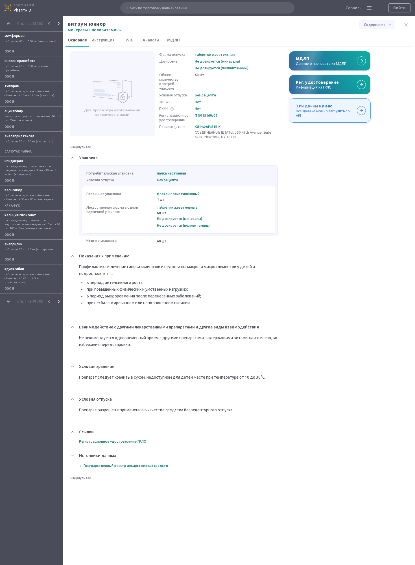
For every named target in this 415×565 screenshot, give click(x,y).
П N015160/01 (206, 115)
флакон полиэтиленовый (178, 194)
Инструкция (103, 40)
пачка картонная (171, 173)
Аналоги (151, 40)
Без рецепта (205, 95)
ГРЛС (128, 40)
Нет (198, 102)
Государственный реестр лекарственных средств (126, 465)
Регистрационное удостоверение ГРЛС (112, 441)
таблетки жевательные (215, 54)
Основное (77, 40)
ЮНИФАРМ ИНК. (208, 127)
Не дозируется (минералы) (217, 61)
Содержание (374, 25)
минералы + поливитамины (95, 30)
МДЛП (173, 40)
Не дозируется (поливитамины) (221, 68)
